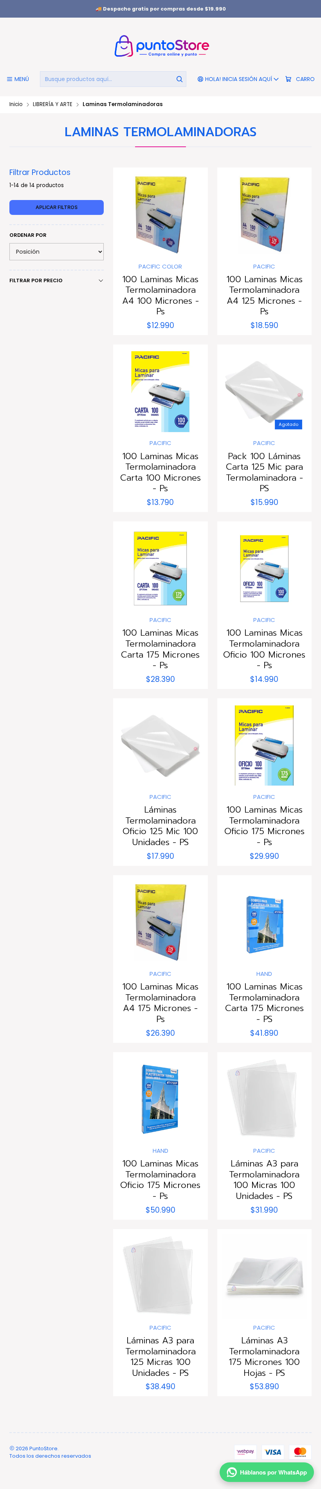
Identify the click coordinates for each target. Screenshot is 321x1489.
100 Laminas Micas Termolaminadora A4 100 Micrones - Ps (160, 295)
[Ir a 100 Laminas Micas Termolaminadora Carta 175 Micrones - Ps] (160, 568)
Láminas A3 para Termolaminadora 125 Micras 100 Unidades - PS (160, 1357)
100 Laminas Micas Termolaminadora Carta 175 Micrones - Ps (160, 649)
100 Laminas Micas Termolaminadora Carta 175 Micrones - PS (264, 1003)
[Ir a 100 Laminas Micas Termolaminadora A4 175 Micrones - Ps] (160, 922)
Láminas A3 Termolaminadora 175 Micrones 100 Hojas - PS (264, 1357)
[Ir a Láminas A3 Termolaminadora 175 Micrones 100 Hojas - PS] (264, 1276)
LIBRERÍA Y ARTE (52, 104)
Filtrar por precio (36, 280)
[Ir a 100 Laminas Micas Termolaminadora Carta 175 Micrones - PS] (264, 922)
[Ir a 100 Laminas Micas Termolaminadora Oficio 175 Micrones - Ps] (264, 745)
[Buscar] (179, 79)
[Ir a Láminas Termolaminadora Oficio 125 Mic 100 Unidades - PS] (160, 745)
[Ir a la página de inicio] (160, 45)
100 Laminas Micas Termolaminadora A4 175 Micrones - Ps (160, 1003)
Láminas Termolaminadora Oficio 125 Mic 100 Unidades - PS (160, 826)
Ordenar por (28, 235)
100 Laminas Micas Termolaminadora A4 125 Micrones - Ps (264, 295)
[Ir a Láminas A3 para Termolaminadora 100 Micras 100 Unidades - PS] (264, 1099)
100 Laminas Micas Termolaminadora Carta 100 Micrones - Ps (160, 472)
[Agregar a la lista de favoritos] (127, 212)
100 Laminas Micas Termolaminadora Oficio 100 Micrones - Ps (264, 649)
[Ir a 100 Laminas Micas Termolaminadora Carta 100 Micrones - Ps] (160, 391)
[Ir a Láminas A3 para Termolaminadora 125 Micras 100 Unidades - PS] (160, 1276)
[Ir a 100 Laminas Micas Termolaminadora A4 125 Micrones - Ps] (264, 214)
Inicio (16, 104)
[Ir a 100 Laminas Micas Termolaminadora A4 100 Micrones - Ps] (160, 214)
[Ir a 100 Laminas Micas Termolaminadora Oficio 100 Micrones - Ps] (264, 568)
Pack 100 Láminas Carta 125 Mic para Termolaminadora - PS (264, 472)
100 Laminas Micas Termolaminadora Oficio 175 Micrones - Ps (264, 826)
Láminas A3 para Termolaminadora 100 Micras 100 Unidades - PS (264, 1180)
